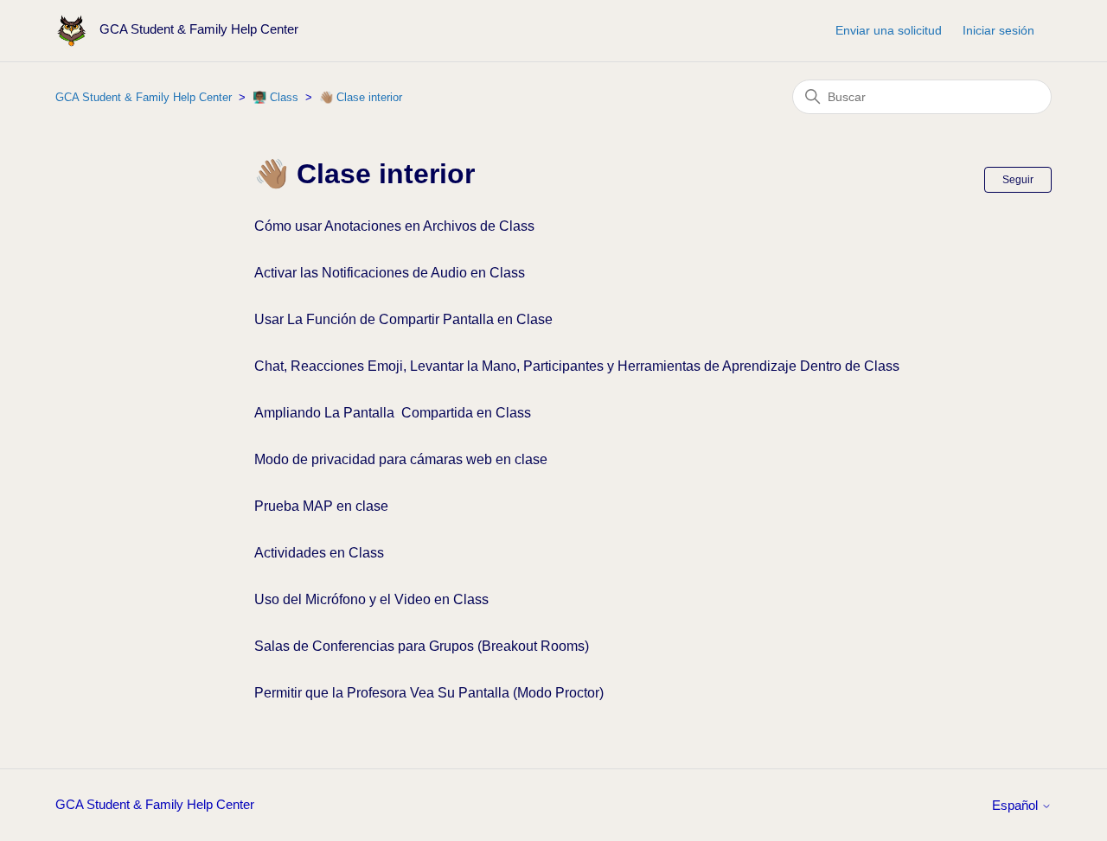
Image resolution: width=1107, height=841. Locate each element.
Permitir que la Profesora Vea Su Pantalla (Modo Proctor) (429, 692)
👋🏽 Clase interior (360, 97)
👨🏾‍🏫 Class (275, 97)
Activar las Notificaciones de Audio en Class (389, 272)
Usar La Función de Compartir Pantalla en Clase (403, 319)
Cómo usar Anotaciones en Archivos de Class (394, 226)
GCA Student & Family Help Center (143, 97)
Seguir (1017, 180)
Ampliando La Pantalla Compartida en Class (392, 412)
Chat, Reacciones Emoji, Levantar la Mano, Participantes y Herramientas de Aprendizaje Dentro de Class (576, 366)
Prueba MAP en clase (321, 506)
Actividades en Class (319, 552)
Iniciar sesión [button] (998, 30)
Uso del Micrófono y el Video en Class (371, 599)
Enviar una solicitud (888, 30)
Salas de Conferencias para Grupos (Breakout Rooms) (421, 646)
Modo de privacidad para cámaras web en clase (400, 459)
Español (1016, 805)
